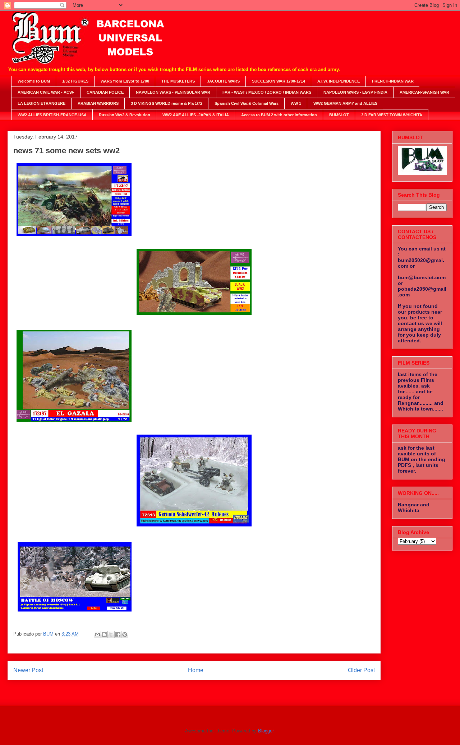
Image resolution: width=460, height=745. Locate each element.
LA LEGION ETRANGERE (41, 103)
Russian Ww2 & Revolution (124, 115)
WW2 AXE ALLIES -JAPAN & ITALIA (195, 115)
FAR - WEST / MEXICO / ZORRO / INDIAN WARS (266, 92)
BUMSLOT (339, 115)
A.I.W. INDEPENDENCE (338, 81)
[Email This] (97, 634)
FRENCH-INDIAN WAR (393, 81)
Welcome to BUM (34, 81)
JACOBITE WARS (223, 81)
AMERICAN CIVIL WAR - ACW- (46, 92)
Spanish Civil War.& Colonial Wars (247, 103)
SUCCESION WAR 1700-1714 (278, 81)
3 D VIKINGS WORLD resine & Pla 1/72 (166, 103)
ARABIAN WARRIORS (98, 103)
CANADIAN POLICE (105, 92)
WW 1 (296, 103)
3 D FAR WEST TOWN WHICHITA (391, 115)
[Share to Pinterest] (124, 634)
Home (195, 670)
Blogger (265, 731)
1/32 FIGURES (75, 81)
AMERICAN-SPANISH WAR (424, 92)
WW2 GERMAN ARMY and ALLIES (345, 103)
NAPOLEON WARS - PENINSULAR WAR (173, 92)
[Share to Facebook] (117, 634)
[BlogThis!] (104, 634)
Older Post (361, 670)
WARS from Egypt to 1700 (125, 81)
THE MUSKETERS (178, 81)
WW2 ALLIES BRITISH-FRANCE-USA (52, 115)
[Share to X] (111, 634)
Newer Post (28, 670)
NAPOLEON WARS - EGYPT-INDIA (355, 92)
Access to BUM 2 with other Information (279, 115)
